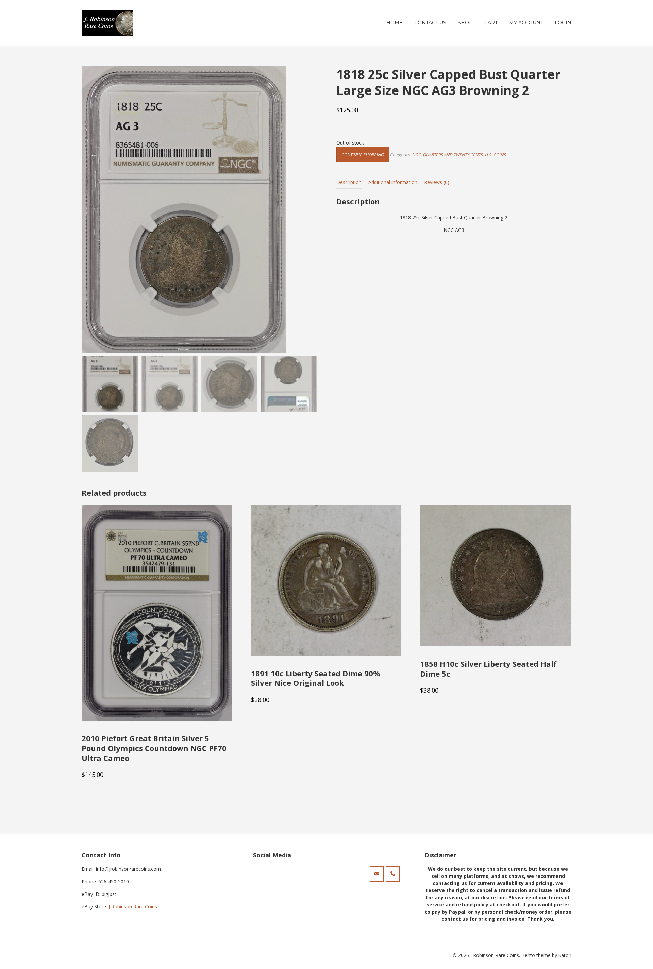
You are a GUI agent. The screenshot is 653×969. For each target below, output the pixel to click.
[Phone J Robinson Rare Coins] (393, 874)
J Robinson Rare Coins (132, 906)
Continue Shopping (362, 155)
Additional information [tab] (392, 182)
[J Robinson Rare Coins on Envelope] (377, 874)
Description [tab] (349, 182)
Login (563, 23)
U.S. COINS (495, 155)
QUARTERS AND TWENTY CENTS (453, 155)
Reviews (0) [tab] (436, 182)
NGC (416, 155)
